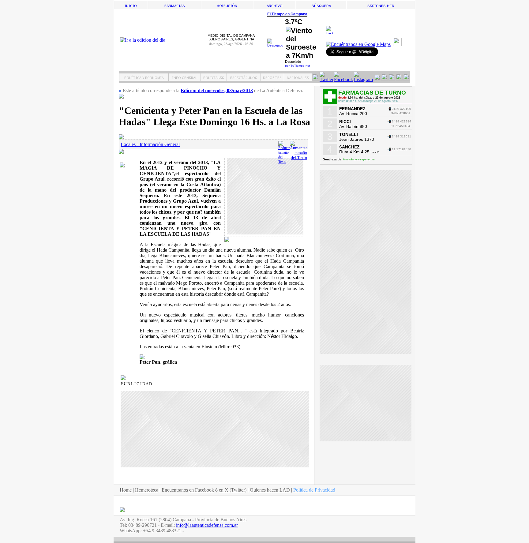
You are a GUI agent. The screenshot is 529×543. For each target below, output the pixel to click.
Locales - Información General (150, 144)
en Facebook (201, 489)
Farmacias (174, 5)
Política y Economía (144, 77)
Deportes (272, 77)
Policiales (213, 77)
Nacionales (298, 77)
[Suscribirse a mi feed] (398, 44)
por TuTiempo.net (297, 65)
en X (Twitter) (232, 489)
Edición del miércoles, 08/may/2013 (217, 90)
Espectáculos (243, 77)
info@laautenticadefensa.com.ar (207, 525)
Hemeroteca (146, 489)
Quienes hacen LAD (270, 489)
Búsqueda (321, 5)
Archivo (275, 5)
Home (126, 489)
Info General (184, 77)
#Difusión (227, 5)
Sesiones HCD (380, 5)
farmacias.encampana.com (359, 159)
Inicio (131, 5)
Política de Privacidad (314, 489)
